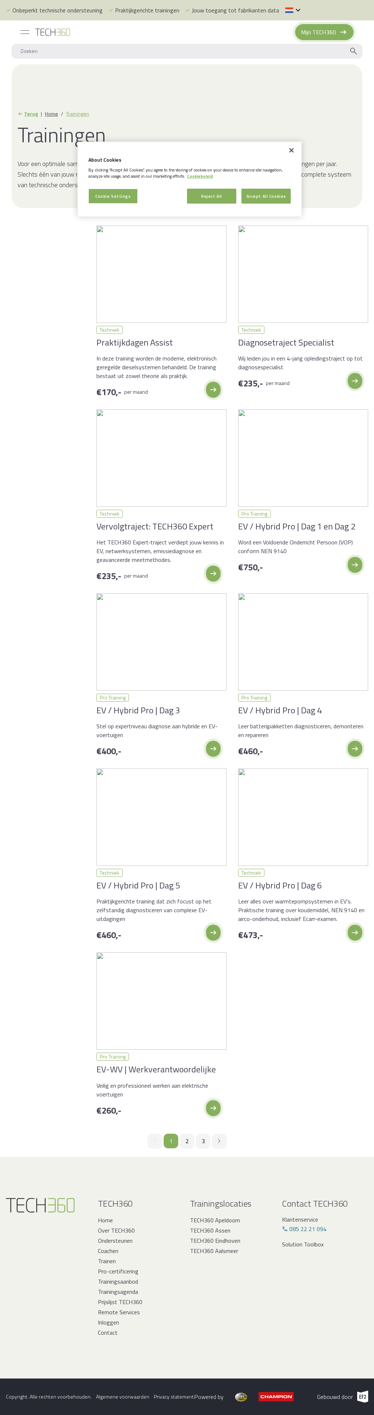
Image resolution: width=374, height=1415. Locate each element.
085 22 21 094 (308, 1229)
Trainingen (77, 114)
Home (51, 114)
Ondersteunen (115, 1240)
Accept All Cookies (266, 196)
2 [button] (187, 1141)
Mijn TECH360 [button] (318, 32)
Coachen (108, 1250)
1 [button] (171, 1141)
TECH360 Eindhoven (215, 1240)
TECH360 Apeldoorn (215, 1220)
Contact (108, 1332)
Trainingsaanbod (118, 1281)
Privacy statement (174, 1396)
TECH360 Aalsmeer (214, 1250)
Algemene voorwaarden (122, 1396)
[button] (213, 390)
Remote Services (119, 1312)
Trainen (107, 1261)
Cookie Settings (113, 196)
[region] (189, 179)
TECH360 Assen (210, 1230)
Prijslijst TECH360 (120, 1302)
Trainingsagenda (118, 1291)
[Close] (291, 150)
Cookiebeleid (200, 176)
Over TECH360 (116, 1230)
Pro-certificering (118, 1271)
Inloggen (108, 1322)
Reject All (211, 196)
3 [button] (203, 1141)
